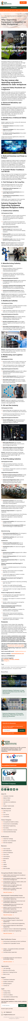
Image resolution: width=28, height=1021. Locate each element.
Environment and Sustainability (16, 646)
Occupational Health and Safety (15, 645)
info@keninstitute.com (20, 651)
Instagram (6, 661)
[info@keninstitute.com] (2, 1015)
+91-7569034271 (8, 1012)
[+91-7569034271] (2, 1012)
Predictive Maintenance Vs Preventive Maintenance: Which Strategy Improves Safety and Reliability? (13, 715)
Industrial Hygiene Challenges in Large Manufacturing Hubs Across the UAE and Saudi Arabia (14, 692)
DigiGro (17, 1018)
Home (2, 16)
